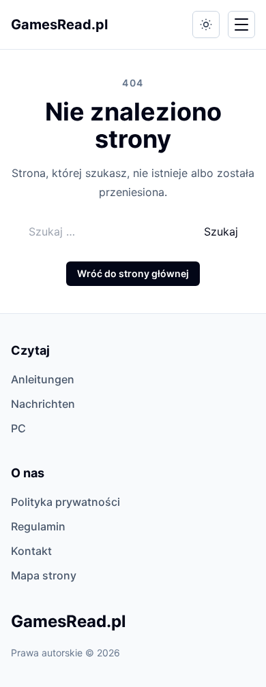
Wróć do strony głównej (133, 273)
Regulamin (38, 526)
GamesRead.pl (59, 24)
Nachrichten (43, 404)
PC (18, 428)
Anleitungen (42, 379)
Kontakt (31, 551)
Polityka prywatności (65, 502)
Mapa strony (43, 575)
